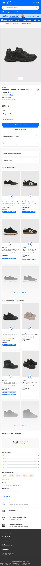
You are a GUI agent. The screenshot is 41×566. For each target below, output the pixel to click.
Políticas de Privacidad (5, 564)
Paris (11, 95)
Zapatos (7, 23)
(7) (14, 99)
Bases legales (24, 564)
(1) (13, 338)
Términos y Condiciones (5, 563)
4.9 (12, 99)
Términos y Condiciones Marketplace (21, 563)
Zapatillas (15, 23)
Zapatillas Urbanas (26, 23)
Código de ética (15, 564)
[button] (20, 12)
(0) (14, 205)
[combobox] (20, 114)
